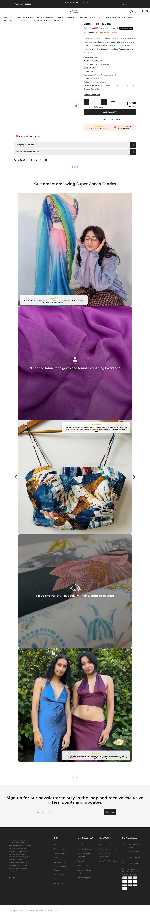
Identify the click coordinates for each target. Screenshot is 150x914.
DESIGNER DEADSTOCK (90, 17)
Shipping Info (82, 865)
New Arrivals (59, 849)
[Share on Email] (46, 160)
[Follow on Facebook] (10, 877)
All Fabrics (58, 883)
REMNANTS (129, 17)
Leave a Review (105, 844)
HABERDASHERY (41, 20)
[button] (75, 136)
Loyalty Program (83, 878)
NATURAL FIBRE (44, 17)
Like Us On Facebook (108, 849)
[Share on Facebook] (31, 160)
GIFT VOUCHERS (112, 17)
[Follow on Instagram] (14, 877)
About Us (80, 844)
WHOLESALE (60, 20)
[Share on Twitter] (36, 160)
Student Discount (61, 874)
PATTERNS (8, 20)
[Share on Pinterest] (41, 160)
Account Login (60, 862)
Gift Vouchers (59, 879)
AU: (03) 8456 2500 (24, 4)
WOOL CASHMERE (65, 17)
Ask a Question (21, 160)
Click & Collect (60, 853)
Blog (56, 858)
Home (56, 844)
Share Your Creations (108, 861)
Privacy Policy (82, 861)
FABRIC (7, 17)
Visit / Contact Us (84, 849)
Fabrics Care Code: (92, 95)
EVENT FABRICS (23, 17)
